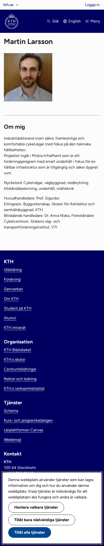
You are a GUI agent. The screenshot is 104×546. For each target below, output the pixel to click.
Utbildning (13, 269)
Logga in (92, 4)
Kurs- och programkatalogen (28, 420)
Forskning (12, 279)
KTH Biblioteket (17, 349)
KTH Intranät (15, 327)
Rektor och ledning (20, 378)
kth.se (8, 4)
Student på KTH (17, 308)
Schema (11, 410)
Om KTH (11, 298)
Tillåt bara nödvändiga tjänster (41, 520)
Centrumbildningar (20, 369)
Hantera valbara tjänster (36, 507)
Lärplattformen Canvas (23, 430)
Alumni (10, 318)
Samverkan (13, 289)
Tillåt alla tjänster (29, 532)
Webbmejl (12, 439)
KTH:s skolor (14, 359)
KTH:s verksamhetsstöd (24, 388)
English (74, 21)
